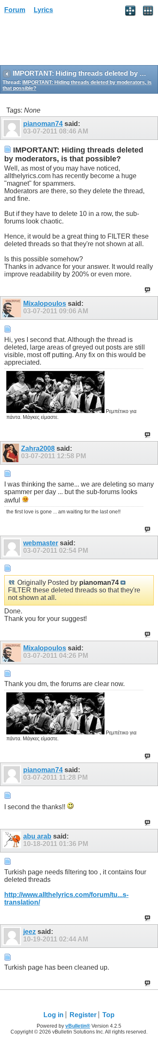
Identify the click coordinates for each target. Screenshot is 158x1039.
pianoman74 (43, 123)
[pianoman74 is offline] (13, 128)
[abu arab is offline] (13, 840)
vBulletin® (77, 1026)
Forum (14, 9)
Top (108, 1014)
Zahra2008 (38, 448)
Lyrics (43, 9)
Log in (53, 1014)
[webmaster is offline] (13, 547)
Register (83, 1014)
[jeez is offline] (13, 936)
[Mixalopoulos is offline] (13, 308)
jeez (29, 931)
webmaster (40, 543)
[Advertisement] (67, 42)
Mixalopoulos (44, 303)
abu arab (37, 836)
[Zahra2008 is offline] (12, 453)
